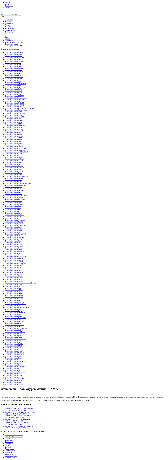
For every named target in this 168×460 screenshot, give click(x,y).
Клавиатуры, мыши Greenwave (15, 237)
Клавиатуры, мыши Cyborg (14, 187)
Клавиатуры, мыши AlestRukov (15, 312)
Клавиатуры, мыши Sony (13, 133)
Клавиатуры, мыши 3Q (12, 218)
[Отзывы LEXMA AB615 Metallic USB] (18, 416)
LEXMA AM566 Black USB (14, 421)
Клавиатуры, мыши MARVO (14, 117)
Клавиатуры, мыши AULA (14, 300)
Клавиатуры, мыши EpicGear (14, 188)
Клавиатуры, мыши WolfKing (14, 262)
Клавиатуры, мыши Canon (13, 284)
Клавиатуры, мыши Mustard (14, 351)
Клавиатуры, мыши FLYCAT (14, 167)
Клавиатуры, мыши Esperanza (14, 260)
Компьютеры (9, 40)
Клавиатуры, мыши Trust (13, 75)
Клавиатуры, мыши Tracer (13, 323)
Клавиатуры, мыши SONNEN (15, 239)
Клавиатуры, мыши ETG (13, 342)
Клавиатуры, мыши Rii (12, 368)
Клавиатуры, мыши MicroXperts (15, 304)
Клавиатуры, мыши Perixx (13, 349)
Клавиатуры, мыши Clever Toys (15, 339)
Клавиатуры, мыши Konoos (14, 281)
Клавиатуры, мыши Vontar (13, 337)
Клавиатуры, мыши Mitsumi (14, 166)
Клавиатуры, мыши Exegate (14, 190)
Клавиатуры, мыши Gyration (14, 384)
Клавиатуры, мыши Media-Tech (15, 131)
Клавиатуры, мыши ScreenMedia (15, 379)
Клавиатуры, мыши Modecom (14, 353)
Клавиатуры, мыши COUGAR (15, 113)
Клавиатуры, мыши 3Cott (13, 181)
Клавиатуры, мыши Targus (13, 311)
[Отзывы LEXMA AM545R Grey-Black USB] (20, 412)
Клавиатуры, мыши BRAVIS (14, 302)
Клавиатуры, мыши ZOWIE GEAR (16, 152)
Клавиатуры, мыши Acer (13, 309)
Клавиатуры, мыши (11, 44)
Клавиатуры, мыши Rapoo (13, 78)
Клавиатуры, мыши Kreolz (13, 91)
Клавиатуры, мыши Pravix (13, 201)
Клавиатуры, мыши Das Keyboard (16, 195)
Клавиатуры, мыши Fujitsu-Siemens (16, 176)
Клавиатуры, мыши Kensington (15, 150)
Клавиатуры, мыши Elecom (14, 298)
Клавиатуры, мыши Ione (13, 370)
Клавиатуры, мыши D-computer (15, 263)
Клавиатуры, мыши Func (13, 286)
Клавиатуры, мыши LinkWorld (15, 361)
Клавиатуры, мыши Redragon (14, 159)
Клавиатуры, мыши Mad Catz (14, 92)
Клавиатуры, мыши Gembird (14, 71)
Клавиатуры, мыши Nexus (13, 173)
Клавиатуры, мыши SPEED (14, 382)
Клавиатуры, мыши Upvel (13, 227)
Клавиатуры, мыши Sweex (13, 209)
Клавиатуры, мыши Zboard (14, 248)
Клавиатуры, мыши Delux (13, 143)
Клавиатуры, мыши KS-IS (13, 363)
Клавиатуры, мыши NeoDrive (14, 223)
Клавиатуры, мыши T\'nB (13, 276)
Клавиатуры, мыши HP (12, 73)
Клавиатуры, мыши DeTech (14, 330)
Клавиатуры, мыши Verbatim (14, 215)
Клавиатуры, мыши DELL (13, 138)
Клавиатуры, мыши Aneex (13, 232)
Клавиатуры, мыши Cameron (14, 325)
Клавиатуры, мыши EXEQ (13, 162)
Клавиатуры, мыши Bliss (13, 208)
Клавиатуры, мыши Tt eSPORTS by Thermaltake (20, 108)
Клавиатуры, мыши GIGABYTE (15, 84)
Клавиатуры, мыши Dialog (13, 66)
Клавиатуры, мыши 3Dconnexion (15, 367)
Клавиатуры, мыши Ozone (13, 169)
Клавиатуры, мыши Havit (13, 213)
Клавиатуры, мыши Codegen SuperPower (18, 183)
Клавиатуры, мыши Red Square (15, 344)
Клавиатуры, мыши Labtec (13, 194)
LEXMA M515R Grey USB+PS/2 (15, 428)
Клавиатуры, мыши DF (12, 326)
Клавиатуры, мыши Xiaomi (14, 258)
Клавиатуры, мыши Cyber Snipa (15, 185)
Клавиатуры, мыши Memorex (14, 354)
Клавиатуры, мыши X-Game (14, 265)
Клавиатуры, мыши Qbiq (13, 270)
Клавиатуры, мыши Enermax (14, 333)
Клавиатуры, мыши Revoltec (14, 274)
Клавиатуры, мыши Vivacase (14, 267)
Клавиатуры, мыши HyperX (14, 377)
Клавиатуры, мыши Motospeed (15, 251)
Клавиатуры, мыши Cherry (13, 174)
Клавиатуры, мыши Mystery (14, 222)
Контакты (8, 4)
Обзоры (7, 7)
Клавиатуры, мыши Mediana (14, 129)
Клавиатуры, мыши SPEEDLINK (16, 98)
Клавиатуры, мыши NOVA (14, 305)
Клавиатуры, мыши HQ (12, 253)
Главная (7, 2)
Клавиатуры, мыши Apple (13, 145)
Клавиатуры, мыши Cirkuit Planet (16, 225)
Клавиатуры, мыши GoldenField (15, 234)
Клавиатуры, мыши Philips (13, 180)
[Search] (20, 15)
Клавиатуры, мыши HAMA (14, 122)
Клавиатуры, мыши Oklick (13, 59)
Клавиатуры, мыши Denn (13, 141)
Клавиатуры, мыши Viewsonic (15, 335)
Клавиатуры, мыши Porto (13, 206)
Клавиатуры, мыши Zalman (14, 136)
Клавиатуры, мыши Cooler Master (16, 110)
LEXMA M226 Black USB (13, 424)
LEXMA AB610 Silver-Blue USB (15, 410)
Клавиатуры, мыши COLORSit (15, 332)
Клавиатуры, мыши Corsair (14, 115)
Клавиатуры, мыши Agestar (14, 178)
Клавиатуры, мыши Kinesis (14, 295)
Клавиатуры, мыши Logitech (14, 54)
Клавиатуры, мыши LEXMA (14, 202)
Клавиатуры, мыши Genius (13, 56)
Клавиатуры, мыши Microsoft (14, 61)
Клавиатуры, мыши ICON (13, 375)
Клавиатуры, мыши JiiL (12, 211)
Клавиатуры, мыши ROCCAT (14, 120)
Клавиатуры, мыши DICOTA (14, 321)
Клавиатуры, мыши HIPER (14, 290)
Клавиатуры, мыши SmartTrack (15, 126)
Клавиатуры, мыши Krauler (14, 197)
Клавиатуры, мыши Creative (14, 244)
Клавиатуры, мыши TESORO (14, 96)
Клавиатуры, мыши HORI (13, 291)
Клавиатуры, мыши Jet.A (13, 85)
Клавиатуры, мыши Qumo (13, 112)
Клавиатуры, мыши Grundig (14, 381)
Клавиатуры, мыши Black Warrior (16, 328)
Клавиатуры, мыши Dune (13, 319)
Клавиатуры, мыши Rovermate (15, 372)
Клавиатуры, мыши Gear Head (15, 216)
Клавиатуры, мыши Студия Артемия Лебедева (20, 283)
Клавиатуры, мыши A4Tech (14, 52)
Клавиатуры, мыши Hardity (14, 246)
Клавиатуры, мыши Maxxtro (14, 356)
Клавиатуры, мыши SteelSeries (15, 87)
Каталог (7, 39)
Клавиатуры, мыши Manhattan (15, 220)
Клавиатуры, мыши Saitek (13, 192)
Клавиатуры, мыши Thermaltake (15, 318)
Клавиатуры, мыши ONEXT (14, 236)
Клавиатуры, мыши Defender (14, 57)
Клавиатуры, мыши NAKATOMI (16, 148)
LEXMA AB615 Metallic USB (14, 417)
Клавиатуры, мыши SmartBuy (14, 68)
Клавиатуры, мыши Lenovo (14, 127)
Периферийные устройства (14, 42)
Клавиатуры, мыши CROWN (14, 99)
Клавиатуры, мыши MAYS (14, 155)
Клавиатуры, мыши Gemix (13, 241)
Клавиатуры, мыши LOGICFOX (15, 257)
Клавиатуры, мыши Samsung (14, 105)
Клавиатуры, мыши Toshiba (14, 272)
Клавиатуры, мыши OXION (14, 164)
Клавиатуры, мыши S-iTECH (14, 374)
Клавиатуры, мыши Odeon (13, 340)
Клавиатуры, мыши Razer (13, 70)
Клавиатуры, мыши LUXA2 (14, 360)
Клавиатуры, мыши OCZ (13, 288)
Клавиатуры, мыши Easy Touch (15, 199)
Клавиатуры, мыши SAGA (13, 279)
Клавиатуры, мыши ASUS (13, 80)
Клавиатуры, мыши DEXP (13, 124)
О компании (9, 6)
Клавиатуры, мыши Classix (14, 229)
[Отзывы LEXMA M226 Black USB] (17, 423)
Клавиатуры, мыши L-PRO (14, 160)
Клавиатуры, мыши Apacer (14, 230)
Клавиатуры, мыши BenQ (13, 204)
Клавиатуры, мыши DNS (13, 119)
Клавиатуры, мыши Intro (13, 101)
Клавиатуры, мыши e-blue (13, 139)
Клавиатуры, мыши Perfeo (13, 89)
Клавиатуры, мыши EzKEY (14, 243)
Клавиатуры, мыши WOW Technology (17, 307)
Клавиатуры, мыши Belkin (13, 250)
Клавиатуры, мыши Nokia (13, 347)
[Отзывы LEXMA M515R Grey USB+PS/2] (19, 426)
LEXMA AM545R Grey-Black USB (16, 414)
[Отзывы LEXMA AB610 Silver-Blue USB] (19, 409)
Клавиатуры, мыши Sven (13, 63)
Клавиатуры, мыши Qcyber (14, 146)
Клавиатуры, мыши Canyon (14, 77)
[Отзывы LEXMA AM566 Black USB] (17, 419)
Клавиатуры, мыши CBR (13, 64)
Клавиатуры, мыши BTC (13, 82)
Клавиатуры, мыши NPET (13, 346)
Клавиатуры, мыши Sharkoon (14, 269)
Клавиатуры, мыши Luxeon (14, 358)
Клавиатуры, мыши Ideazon (14, 293)
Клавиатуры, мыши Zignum (14, 277)
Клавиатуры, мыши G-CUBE (14, 103)
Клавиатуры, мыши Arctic (13, 314)
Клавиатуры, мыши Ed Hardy (14, 316)
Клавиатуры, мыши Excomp (14, 255)
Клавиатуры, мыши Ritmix (13, 106)
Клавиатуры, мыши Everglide (14, 365)
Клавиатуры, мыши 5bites (13, 157)
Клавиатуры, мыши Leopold (14, 297)
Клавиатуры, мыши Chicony (14, 94)
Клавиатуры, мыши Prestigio (14, 171)
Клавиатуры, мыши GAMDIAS (15, 153)
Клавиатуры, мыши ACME (14, 134)
